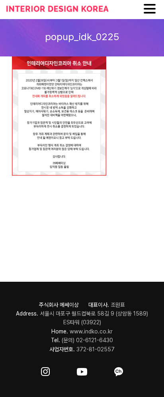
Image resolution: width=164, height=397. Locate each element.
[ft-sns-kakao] (118, 370)
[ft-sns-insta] (45, 370)
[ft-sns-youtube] (82, 370)
